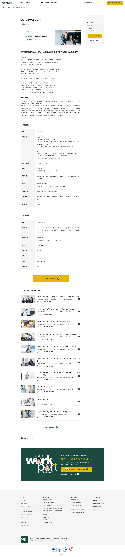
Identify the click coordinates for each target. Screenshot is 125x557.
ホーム (3, 7)
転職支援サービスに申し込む (77, 509)
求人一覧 (8, 7)
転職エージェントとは (26, 525)
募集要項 (89, 25)
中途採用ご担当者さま (76, 502)
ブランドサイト (46, 522)
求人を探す (23, 500)
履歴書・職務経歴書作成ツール (28, 520)
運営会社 (95, 510)
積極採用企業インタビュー (49, 502)
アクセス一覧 (46, 517)
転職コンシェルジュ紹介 (26, 514)
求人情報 (90, 22)
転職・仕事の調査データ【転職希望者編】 (52, 508)
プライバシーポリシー (98, 497)
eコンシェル (23, 522)
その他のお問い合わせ (76, 505)
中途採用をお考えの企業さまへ (78, 512)
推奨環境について (97, 506)
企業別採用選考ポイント (48, 505)
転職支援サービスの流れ (26, 509)
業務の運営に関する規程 (98, 503)
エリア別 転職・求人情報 (26, 511)
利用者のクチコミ (25, 517)
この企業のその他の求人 (93, 31)
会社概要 (89, 28)
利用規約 (95, 500)
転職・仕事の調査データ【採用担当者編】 (52, 510)
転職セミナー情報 (47, 499)
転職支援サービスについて (27, 506)
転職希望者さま (74, 499)
